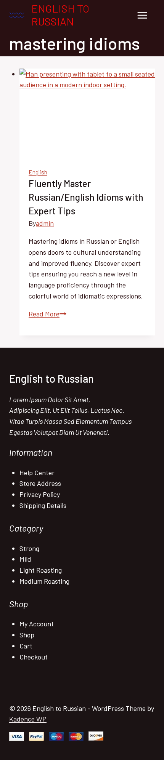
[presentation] (87, 114)
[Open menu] (142, 15)
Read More (47, 314)
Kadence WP (28, 719)
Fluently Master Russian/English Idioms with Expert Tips (86, 197)
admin (45, 223)
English (38, 172)
